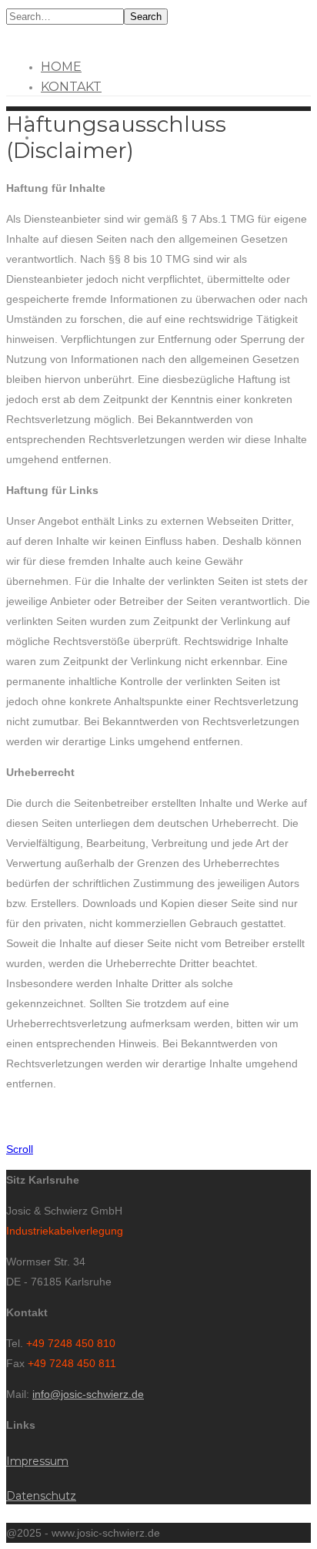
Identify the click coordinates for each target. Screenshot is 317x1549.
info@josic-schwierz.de (88, 1394)
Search (146, 16)
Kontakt (71, 86)
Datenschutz (41, 1496)
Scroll (19, 1149)
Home (61, 66)
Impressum (37, 1461)
